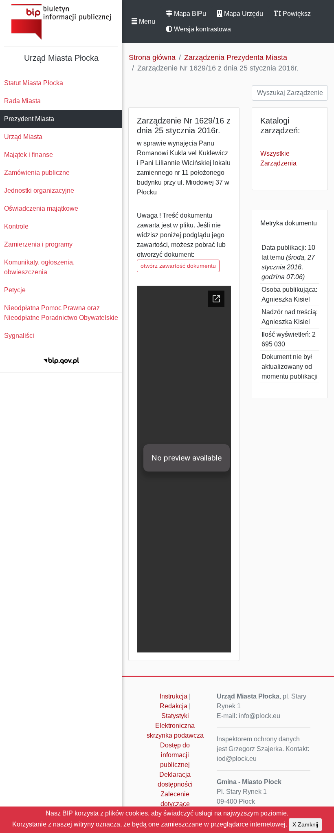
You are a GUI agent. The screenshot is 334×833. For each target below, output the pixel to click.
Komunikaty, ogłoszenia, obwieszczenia (39, 267)
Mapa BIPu (189, 13)
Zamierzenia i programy (38, 244)
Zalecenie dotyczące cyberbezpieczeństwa (177, 804)
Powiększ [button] (296, 13)
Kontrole (16, 226)
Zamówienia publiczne (37, 172)
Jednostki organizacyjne (39, 190)
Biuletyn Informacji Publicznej (61, 22)
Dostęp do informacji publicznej (175, 755)
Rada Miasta (22, 100)
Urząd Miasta (23, 136)
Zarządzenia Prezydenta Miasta (235, 57)
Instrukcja (173, 696)
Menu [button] (146, 21)
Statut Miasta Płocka (33, 82)
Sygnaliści (19, 335)
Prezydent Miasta (29, 118)
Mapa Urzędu (242, 13)
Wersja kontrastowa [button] (201, 29)
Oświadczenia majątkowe (41, 208)
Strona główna (152, 57)
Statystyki (175, 715)
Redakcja (173, 706)
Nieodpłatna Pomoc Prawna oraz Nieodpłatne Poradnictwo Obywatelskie (61, 312)
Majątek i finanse (28, 154)
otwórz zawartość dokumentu (178, 265)
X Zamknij (305, 824)
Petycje (15, 289)
